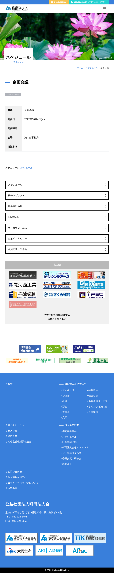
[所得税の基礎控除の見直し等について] (17, 360)
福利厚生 (93, 390)
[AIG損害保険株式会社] (49, 550)
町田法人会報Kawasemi (75, 447)
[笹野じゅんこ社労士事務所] (23, 304)
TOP (10, 384)
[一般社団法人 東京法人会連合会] (56, 537)
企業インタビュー (17, 238)
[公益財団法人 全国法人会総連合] (21, 537)
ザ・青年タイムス (17, 228)
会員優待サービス (97, 401)
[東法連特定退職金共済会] (90, 537)
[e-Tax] (84, 349)
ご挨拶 (65, 395)
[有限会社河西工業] (23, 284)
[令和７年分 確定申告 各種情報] (97, 360)
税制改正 (67, 464)
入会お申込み (59, 2)
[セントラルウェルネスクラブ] (57, 284)
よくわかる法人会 (97, 406)
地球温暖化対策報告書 (19, 441)
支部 (64, 417)
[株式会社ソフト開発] (91, 284)
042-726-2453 (89, 2)
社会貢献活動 (15, 206)
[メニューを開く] (105, 8)
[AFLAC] (80, 550)
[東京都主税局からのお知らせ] (70, 360)
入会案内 (93, 412)
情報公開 (93, 395)
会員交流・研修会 (17, 249)
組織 (64, 401)
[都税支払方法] (44, 360)
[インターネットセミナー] (57, 349)
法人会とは (68, 390)
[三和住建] (23, 294)
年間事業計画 (69, 431)
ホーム (80, 68)
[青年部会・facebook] (30, 349)
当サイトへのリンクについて (23, 482)
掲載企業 (12, 436)
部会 (64, 406)
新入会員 (12, 431)
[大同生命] (19, 550)
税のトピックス (16, 195)
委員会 (65, 412)
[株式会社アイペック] (91, 294)
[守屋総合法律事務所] (23, 275)
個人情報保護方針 (17, 477)
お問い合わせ (15, 471)
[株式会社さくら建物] (57, 294)
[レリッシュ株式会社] (91, 275)
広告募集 (12, 488)
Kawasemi (13, 217)
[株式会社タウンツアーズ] (57, 275)
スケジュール (92, 68)
